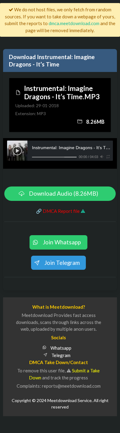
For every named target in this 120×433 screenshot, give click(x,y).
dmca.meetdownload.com (74, 23)
